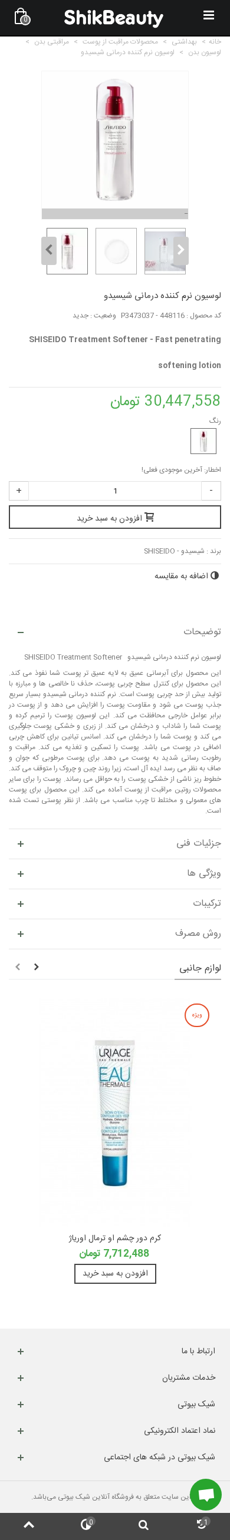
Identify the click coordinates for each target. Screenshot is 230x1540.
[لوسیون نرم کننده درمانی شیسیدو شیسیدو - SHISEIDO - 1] (66, 251)
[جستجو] (144, 1526)
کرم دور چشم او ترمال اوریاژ (115, 1239)
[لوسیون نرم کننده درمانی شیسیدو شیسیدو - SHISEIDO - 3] (164, 251)
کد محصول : (203, 315)
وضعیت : (103, 315)
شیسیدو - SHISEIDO (174, 551)
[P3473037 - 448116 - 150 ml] (203, 441)
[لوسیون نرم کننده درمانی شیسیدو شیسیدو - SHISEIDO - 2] (115, 251)
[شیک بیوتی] (114, 18)
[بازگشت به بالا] (29, 1526)
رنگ (214, 421)
